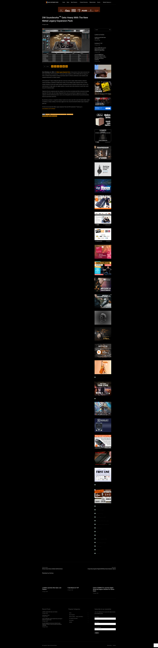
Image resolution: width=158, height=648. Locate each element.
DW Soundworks (70, 114)
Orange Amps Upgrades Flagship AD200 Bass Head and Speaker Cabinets (102, 569)
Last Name (97, 622)
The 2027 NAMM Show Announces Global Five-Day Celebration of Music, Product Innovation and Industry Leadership (100, 57)
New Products (45, 116)
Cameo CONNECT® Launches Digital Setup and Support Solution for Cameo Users (100, 49)
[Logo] (52, 2)
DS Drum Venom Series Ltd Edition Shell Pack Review (52, 569)
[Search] (110, 29)
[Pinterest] (58, 66)
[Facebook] (52, 66)
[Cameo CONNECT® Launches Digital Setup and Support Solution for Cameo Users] (109, 49)
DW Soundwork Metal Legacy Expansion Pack (58, 114)
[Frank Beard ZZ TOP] (109, 44)
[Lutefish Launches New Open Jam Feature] (109, 38)
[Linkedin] (63, 66)
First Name (97, 616)
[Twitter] (55, 66)
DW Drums (47, 114)
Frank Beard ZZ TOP (98, 43)
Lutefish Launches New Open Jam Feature (51, 588)
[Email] (66, 66)
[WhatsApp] (61, 66)
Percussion (54, 116)
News (50, 116)
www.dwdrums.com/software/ (48, 108)
